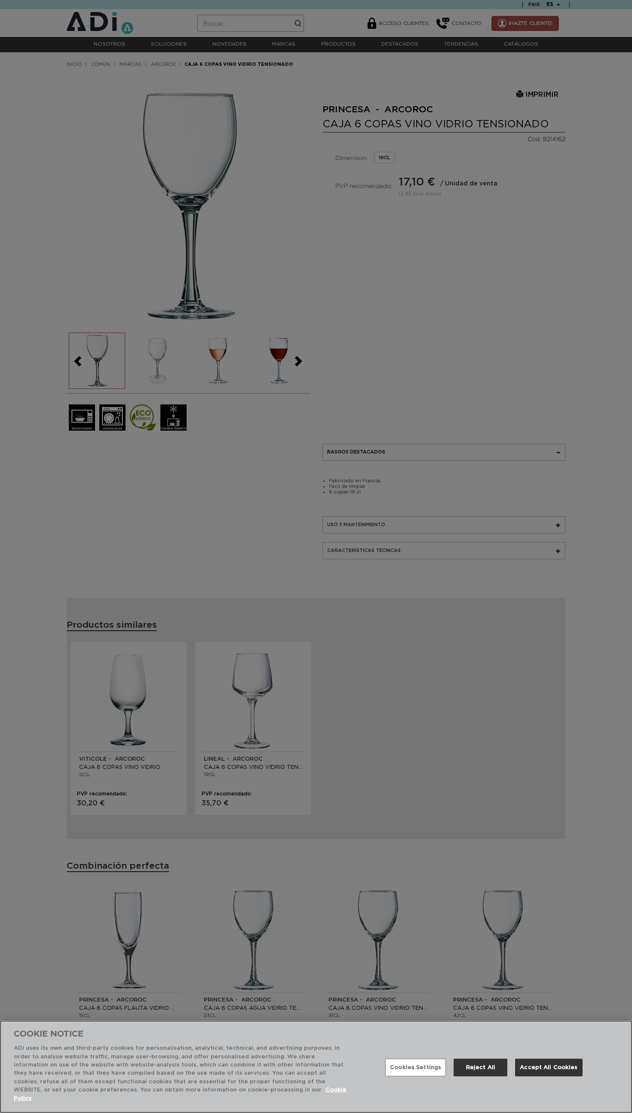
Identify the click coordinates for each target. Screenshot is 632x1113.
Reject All (480, 1067)
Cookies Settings (415, 1067)
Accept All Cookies (548, 1067)
